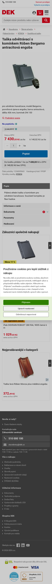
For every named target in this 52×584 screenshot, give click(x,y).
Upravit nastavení (26, 308)
